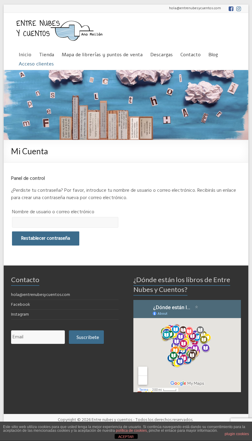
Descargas (161, 53)
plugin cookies (237, 434)
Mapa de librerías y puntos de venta (102, 53)
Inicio (25, 53)
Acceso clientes (36, 63)
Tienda (46, 53)
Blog (213, 53)
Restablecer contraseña (45, 238)
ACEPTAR (126, 437)
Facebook (20, 304)
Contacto (190, 53)
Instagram (20, 314)
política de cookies (131, 430)
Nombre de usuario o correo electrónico (53, 212)
